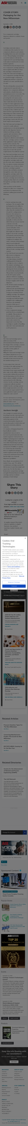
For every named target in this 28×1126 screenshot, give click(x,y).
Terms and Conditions (13, 567)
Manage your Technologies (14, 582)
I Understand (14, 586)
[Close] (25, 538)
